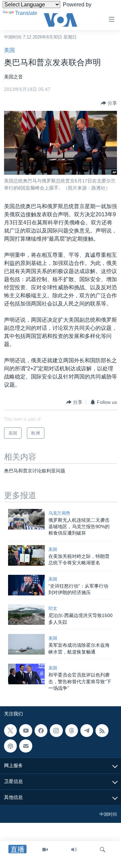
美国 (9, 50)
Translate (26, 13)
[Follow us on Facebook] (41, 730)
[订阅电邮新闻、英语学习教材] (25, 746)
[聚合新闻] (101, 730)
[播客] (10, 746)
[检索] (102, 849)
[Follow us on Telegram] (86, 730)
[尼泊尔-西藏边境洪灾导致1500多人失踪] (26, 614)
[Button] (109, 103)
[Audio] (74, 849)
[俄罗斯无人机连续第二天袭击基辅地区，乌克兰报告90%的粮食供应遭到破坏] (26, 519)
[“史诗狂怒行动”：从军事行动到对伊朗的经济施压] (26, 585)
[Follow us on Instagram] (56, 730)
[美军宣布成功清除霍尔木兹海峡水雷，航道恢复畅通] (26, 644)
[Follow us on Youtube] (25, 730)
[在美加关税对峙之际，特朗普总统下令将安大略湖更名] (26, 555)
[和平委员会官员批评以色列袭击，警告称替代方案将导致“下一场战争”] (26, 674)
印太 (52, 608)
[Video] (45, 849)
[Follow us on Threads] (71, 730)
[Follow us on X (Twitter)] (10, 730)
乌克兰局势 (59, 513)
